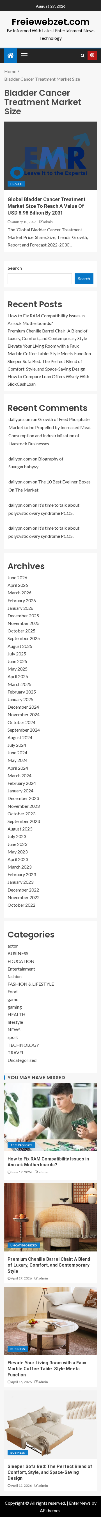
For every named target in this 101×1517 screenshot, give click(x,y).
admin (48, 222)
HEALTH (16, 183)
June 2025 (17, 661)
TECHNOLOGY (23, 1045)
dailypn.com (20, 419)
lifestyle (15, 1022)
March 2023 (19, 866)
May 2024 (17, 760)
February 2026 (22, 600)
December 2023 (23, 798)
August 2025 (20, 646)
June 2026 (17, 577)
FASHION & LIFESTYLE (31, 983)
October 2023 (21, 813)
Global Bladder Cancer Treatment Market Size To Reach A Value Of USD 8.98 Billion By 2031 (47, 206)
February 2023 (22, 874)
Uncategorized (22, 1060)
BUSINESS (18, 953)
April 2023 (18, 859)
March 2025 (19, 684)
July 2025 (17, 653)
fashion (15, 976)
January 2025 (20, 699)
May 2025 (17, 668)
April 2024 (18, 768)
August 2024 (20, 737)
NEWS (14, 1029)
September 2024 (24, 729)
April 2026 (18, 585)
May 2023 (17, 851)
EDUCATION (21, 961)
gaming (15, 1006)
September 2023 (24, 821)
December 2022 (23, 889)
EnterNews (80, 1503)
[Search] (82, 55)
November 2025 (24, 623)
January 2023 (20, 882)
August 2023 (20, 828)
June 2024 (17, 752)
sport (13, 1037)
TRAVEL (16, 1052)
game (13, 999)
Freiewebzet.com (50, 21)
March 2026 (19, 592)
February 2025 (22, 691)
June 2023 (17, 844)
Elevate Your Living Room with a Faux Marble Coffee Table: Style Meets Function (47, 1369)
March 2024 (19, 775)
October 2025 (21, 630)
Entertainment (21, 968)
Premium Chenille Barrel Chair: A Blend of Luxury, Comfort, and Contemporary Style (49, 1265)
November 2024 (24, 714)
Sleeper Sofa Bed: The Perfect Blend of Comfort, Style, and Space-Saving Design (50, 1472)
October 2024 (21, 722)
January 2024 (20, 790)
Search (15, 268)
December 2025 (23, 615)
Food (12, 991)
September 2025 (24, 638)
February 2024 (22, 783)
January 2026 (20, 608)
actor (13, 945)
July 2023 (17, 836)
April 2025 (18, 676)
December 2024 (23, 706)
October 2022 (21, 905)
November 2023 (24, 806)
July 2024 (17, 745)
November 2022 (24, 897)
